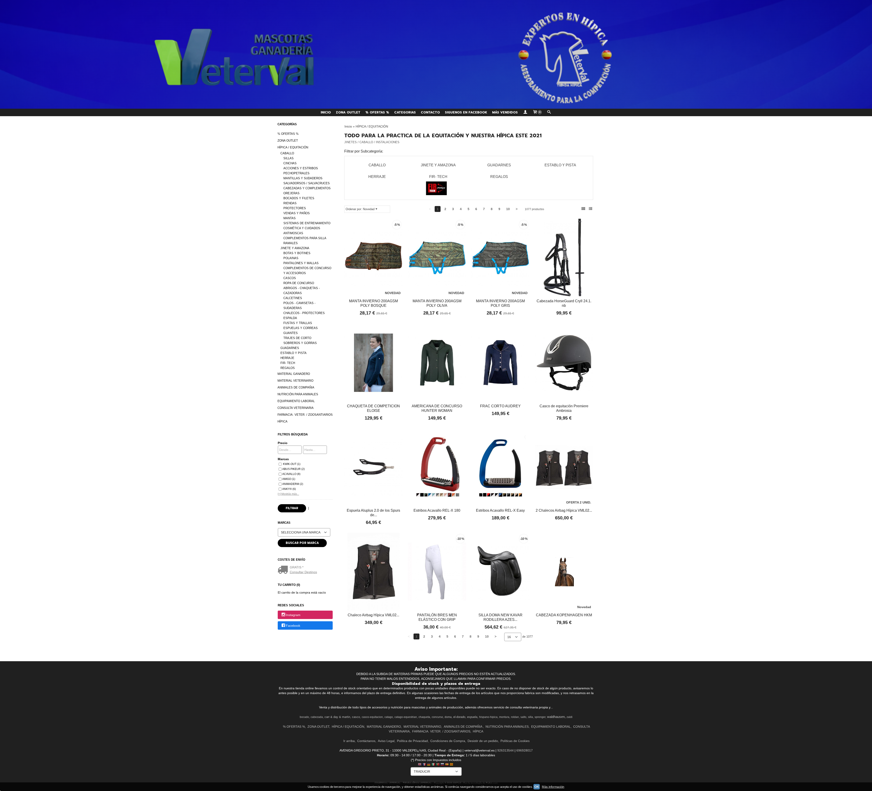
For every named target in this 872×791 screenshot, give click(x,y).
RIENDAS (290, 203)
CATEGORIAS (405, 112)
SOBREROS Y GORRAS (300, 343)
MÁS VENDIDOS (505, 112)
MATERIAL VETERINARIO (295, 380)
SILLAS (288, 158)
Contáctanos (366, 741)
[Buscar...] (549, 112)
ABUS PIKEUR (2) (293, 469)
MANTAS (289, 218)
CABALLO (287, 153)
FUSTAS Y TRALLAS (297, 323)
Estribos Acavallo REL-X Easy (500, 510)
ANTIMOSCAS (293, 233)
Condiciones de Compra (447, 741)
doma (448, 717)
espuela (472, 717)
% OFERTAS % (377, 112)
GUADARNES (289, 348)
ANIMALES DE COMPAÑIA (295, 387)
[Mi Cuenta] (525, 112)
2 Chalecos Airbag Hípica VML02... (564, 510)
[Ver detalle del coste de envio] (284, 570)
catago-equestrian (405, 717)
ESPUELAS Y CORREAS (300, 328)
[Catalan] (452, 765)
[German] (429, 765)
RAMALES (290, 243)
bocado (304, 717)
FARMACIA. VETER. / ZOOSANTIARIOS (305, 414)
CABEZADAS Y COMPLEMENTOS (307, 188)
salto (523, 717)
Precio (282, 443)
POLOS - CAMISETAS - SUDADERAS (299, 305)
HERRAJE (287, 358)
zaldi (569, 717)
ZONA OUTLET (348, 112)
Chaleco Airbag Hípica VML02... (373, 615)
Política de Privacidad (412, 741)
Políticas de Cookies (515, 741)
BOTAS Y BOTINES (296, 253)
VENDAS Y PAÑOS (296, 213)
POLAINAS (290, 258)
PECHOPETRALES (296, 173)
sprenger (540, 717)
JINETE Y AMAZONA (294, 248)
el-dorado (459, 717)
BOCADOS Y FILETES (298, 198)
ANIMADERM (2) (292, 484)
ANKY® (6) (289, 489)
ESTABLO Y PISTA (293, 353)
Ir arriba (349, 741)
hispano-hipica (488, 717)
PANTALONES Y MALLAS (301, 263)
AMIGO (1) (288, 479)
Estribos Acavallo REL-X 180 (437, 510)
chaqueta (424, 717)
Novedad (368, 209)
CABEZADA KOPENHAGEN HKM (564, 615)
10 (508, 209)
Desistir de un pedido (483, 741)
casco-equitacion (372, 717)
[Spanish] (447, 765)
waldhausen (556, 717)
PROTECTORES (294, 208)
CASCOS (289, 278)
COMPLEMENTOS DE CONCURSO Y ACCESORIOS (307, 270)
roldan (515, 717)
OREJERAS (291, 193)
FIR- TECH (287, 363)
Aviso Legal (386, 741)
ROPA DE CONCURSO (298, 283)
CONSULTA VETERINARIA (295, 408)
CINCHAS (290, 163)
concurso (437, 717)
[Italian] (433, 765)
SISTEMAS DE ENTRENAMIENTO (306, 223)
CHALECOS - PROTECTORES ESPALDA (304, 315)
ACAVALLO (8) (291, 474)
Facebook (293, 626)
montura (504, 717)
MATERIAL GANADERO (293, 374)
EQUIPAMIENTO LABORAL (296, 401)
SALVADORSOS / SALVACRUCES (306, 183)
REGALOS (287, 368)
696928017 (524, 750)
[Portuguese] (438, 765)
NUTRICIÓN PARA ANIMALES (297, 394)
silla (530, 717)
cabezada (317, 717)
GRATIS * (296, 567)
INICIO (326, 112)
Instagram (293, 615)
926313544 (505, 750)
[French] (424, 765)
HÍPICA (282, 421)
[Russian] (442, 765)
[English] (419, 765)
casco (356, 717)
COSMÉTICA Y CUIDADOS (301, 228)
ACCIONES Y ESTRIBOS (300, 168)
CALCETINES (292, 298)
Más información (553, 787)
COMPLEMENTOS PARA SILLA (304, 238)
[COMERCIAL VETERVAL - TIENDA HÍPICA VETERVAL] (436, 54)
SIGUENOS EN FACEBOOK (466, 112)
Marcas (283, 459)
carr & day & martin (337, 717)
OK (536, 787)
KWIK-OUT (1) (291, 464)
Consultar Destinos (303, 572)
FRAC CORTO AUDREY (500, 406)
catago (388, 717)
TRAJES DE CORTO (297, 338)
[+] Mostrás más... (288, 493)
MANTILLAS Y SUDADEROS (302, 178)
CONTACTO (430, 112)
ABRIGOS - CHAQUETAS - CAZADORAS (301, 290)
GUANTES (290, 333)
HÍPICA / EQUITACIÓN (292, 147)
